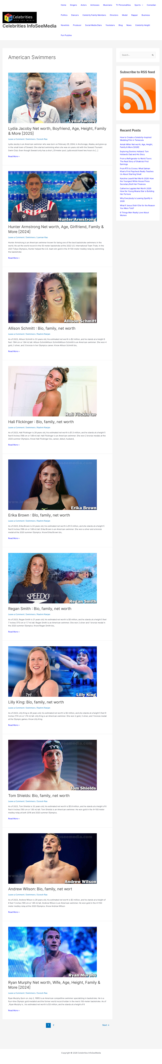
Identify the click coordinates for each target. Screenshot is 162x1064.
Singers (73, 5)
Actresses (94, 5)
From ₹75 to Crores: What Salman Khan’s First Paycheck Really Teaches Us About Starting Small (137, 171)
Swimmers (30, 139)
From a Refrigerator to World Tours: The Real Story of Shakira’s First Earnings (136, 161)
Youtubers (110, 25)
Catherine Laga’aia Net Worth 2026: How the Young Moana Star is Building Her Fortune (137, 191)
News (128, 25)
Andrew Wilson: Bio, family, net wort (40, 889)
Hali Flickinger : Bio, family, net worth (41, 421)
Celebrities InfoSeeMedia (29, 26)
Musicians (107, 5)
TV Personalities (123, 5)
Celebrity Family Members (94, 15)
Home (63, 5)
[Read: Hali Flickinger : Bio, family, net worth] (52, 391)
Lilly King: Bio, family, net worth (36, 702)
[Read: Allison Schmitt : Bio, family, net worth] (52, 297)
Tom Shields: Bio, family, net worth (39, 795)
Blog (121, 25)
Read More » (13, 156)
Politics (64, 15)
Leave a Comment (16, 139)
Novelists (65, 25)
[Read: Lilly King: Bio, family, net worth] (52, 671)
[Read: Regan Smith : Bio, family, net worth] (52, 578)
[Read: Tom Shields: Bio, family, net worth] (52, 765)
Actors (84, 5)
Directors (114, 15)
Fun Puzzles (66, 35)
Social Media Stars (93, 25)
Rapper (134, 15)
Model (125, 15)
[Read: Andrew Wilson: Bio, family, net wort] (52, 858)
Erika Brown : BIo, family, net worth (39, 515)
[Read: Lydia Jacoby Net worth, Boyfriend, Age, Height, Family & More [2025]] (52, 98)
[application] (142, 5)
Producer (77, 25)
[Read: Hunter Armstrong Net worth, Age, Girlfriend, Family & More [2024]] (52, 196)
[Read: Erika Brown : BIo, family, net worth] (52, 484)
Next (105, 1025)
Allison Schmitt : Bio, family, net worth (41, 328)
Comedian (151, 5)
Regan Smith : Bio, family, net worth (39, 608)
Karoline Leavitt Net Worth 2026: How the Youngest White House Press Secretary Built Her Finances (137, 181)
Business (146, 15)
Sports (138, 5)
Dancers (75, 15)
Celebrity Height (142, 25)
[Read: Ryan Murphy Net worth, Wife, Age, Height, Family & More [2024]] (52, 952)
